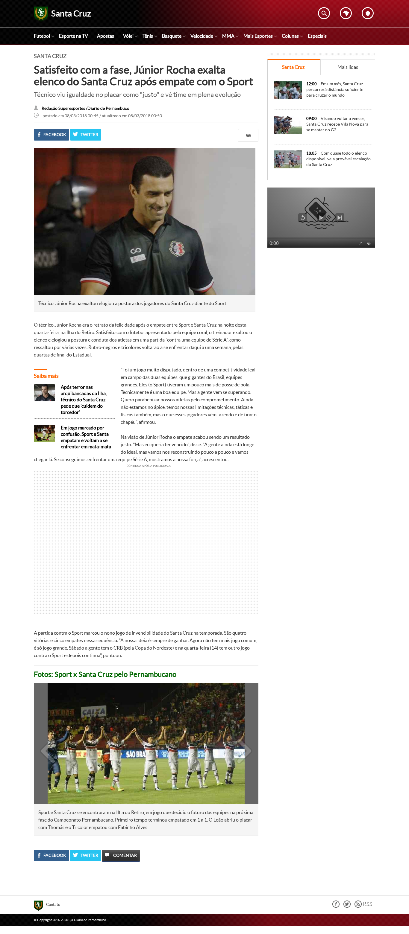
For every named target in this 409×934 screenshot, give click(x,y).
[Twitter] (347, 906)
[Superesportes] (40, 906)
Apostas (105, 36)
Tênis (148, 36)
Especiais (317, 36)
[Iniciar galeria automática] (48, 696)
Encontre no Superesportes (324, 13)
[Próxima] (244, 743)
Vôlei (128, 36)
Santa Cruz (293, 67)
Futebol (42, 36)
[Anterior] (45, 743)
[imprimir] (248, 135)
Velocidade (201, 36)
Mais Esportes (258, 36)
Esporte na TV (73, 36)
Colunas (290, 36)
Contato (53, 904)
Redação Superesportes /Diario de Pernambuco (85, 108)
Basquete (171, 36)
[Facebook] (336, 906)
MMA (228, 36)
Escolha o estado (346, 13)
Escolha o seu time (368, 13)
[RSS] (363, 906)
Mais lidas (347, 67)
